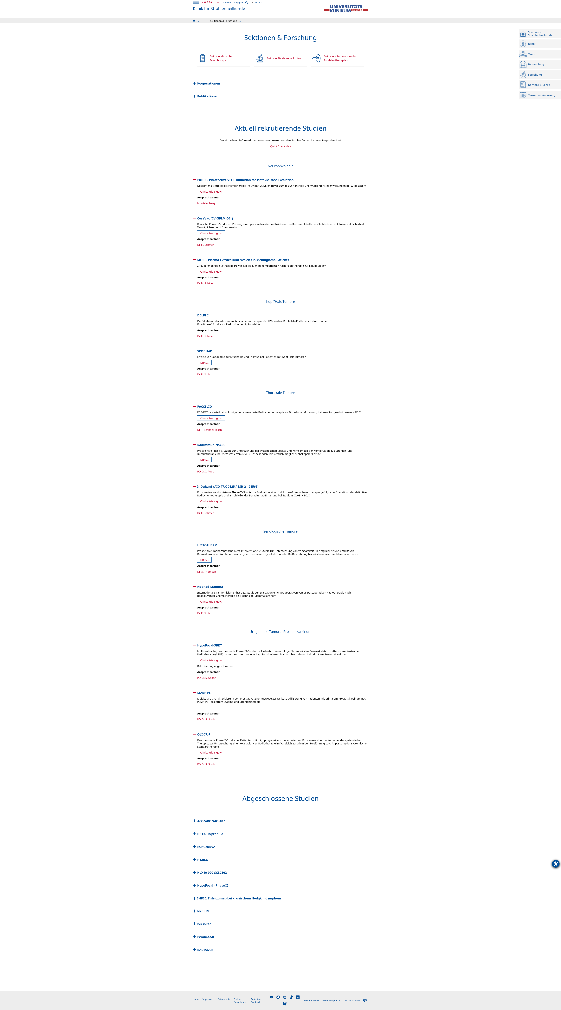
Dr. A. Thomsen (206, 571)
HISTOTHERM (207, 545)
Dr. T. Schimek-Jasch (209, 430)
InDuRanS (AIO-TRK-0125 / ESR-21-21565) (227, 486)
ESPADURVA (206, 847)
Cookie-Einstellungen (240, 1000)
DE (251, 2)
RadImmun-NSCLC (211, 445)
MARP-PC (204, 693)
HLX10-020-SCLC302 (212, 872)
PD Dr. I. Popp (205, 471)
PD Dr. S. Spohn (206, 678)
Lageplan (239, 2)
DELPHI (202, 315)
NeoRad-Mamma (210, 587)
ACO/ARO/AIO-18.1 (211, 821)
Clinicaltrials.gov (210, 191)
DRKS (203, 362)
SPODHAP (204, 351)
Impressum (209, 999)
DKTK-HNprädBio (210, 834)
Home (197, 999)
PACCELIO (204, 406)
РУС (261, 2)
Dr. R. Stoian (204, 374)
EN (255, 2)
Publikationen (208, 96)
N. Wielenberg (206, 203)
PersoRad (204, 924)
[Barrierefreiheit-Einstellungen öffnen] (556, 864)
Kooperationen (208, 83)
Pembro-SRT (206, 937)
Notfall (209, 2)
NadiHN (203, 911)
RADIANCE (205, 950)
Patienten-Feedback (256, 1000)
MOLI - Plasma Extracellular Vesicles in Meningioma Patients (243, 260)
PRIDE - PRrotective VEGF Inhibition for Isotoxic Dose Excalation (245, 180)
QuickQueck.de (279, 146)
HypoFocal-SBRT (209, 645)
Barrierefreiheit (312, 1000)
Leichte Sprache (353, 1000)
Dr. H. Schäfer (205, 245)
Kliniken (227, 2)
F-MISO (202, 860)
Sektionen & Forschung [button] (223, 21)
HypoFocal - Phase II (212, 885)
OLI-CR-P (204, 734)
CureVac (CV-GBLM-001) (215, 218)
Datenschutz (225, 999)
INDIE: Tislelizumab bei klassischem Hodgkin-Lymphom (239, 898)
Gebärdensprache (332, 1000)
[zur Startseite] (346, 8)
